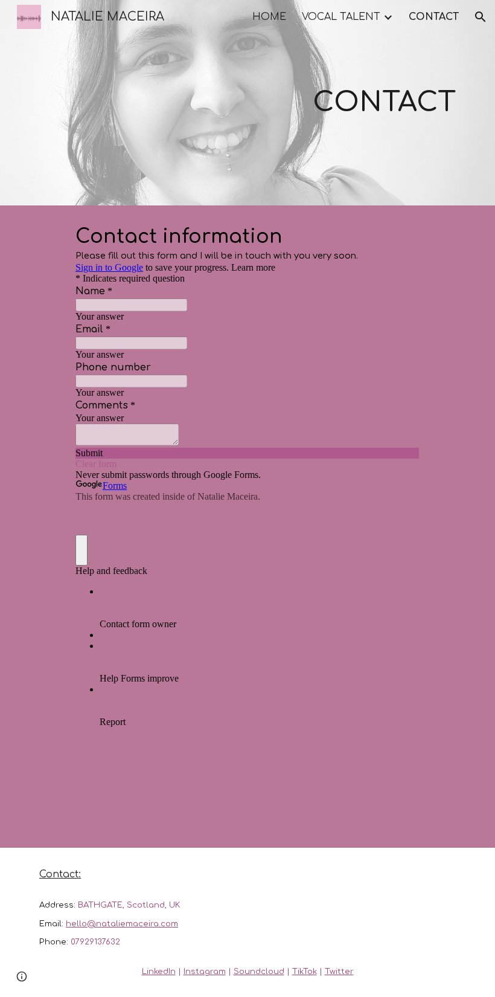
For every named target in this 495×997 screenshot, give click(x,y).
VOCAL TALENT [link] (341, 16)
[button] (480, 16)
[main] (320, 103)
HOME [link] (269, 16)
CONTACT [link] (434, 16)
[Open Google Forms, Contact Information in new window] (401, 235)
